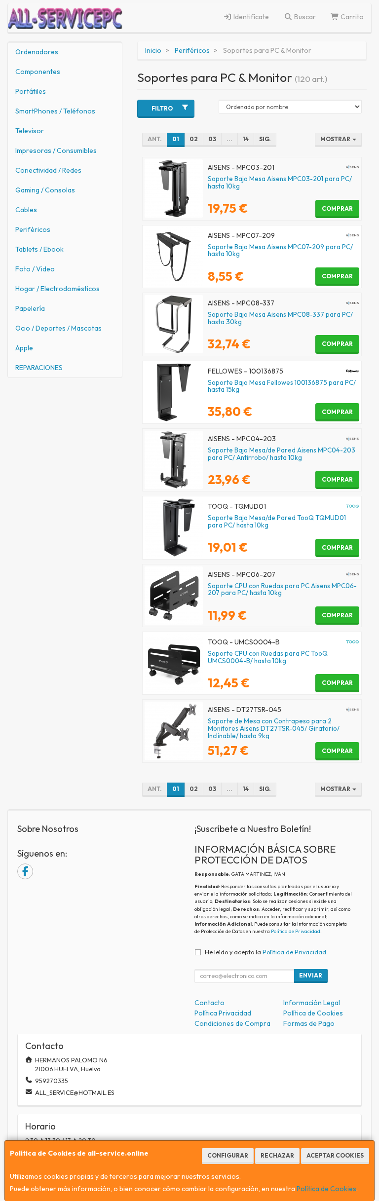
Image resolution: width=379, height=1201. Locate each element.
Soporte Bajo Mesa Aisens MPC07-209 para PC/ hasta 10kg (280, 250)
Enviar (310, 975)
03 (212, 139)
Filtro (162, 108)
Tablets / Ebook (39, 249)
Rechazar (277, 1155)
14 (246, 139)
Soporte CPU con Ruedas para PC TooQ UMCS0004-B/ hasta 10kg (268, 657)
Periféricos (32, 229)
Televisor (29, 130)
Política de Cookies (326, 1188)
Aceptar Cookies (335, 1155)
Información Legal (311, 1002)
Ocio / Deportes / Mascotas (58, 328)
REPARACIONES (39, 367)
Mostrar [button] (335, 139)
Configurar (227, 1155)
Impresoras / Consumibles (56, 150)
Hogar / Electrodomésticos (57, 288)
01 (175, 139)
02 (194, 139)
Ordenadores (36, 51)
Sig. (265, 139)
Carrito (351, 16)
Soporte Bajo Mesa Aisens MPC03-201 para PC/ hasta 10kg (280, 182)
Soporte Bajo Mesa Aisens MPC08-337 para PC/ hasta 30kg (280, 318)
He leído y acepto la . (266, 952)
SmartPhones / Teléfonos (55, 111)
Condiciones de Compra (232, 1023)
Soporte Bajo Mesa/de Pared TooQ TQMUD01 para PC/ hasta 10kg (277, 521)
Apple (24, 347)
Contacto (209, 1002)
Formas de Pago (309, 1023)
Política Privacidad (222, 1013)
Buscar (304, 16)
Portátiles (30, 91)
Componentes (37, 71)
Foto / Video (35, 268)
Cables (26, 209)
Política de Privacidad (295, 931)
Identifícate (250, 16)
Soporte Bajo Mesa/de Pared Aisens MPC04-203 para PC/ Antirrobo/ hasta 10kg (281, 453)
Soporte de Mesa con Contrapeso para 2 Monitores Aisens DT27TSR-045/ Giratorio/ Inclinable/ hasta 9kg (274, 728)
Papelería (30, 308)
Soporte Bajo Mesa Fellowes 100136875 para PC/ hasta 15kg (282, 386)
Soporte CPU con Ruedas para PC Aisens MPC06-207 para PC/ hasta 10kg (282, 589)
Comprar (337, 208)
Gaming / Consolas (45, 190)
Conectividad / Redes (48, 170)
